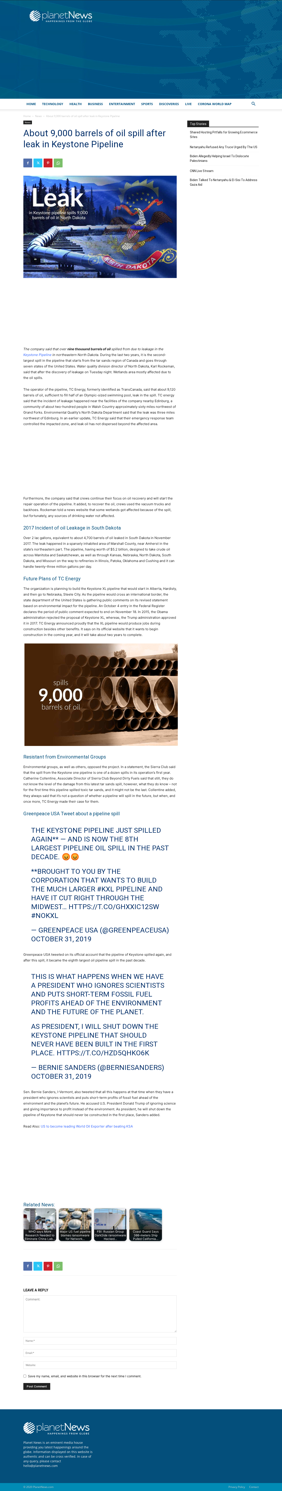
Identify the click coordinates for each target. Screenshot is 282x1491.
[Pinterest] (48, 163)
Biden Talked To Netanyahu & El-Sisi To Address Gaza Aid (223, 182)
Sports (147, 104)
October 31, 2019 (61, 939)
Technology (52, 104)
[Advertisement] (141, 65)
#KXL (105, 889)
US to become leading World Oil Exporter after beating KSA (87, 1126)
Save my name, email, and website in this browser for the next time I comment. (84, 1376)
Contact (254, 1487)
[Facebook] (27, 163)
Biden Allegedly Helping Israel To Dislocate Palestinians (219, 158)
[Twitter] (37, 163)
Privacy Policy (236, 1487)
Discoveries (169, 104)
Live (188, 104)
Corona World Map (215, 104)
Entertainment (122, 104)
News (38, 116)
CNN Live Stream (201, 171)
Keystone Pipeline (37, 355)
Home (31, 104)
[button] (253, 104)
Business (95, 104)
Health (75, 104)
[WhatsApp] (58, 163)
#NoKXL (44, 915)
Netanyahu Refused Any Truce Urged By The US (223, 147)
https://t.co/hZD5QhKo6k (103, 1053)
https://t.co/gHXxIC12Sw (114, 907)
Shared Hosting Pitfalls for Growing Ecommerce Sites (224, 135)
